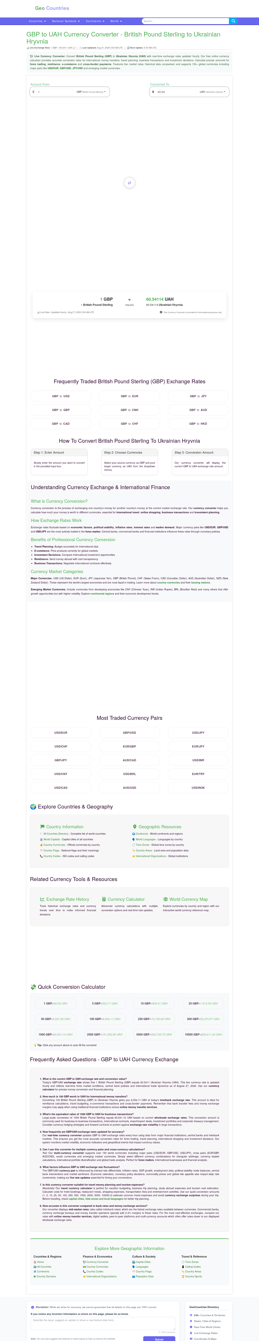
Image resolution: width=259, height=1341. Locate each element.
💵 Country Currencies (95, 1266)
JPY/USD (77, 68)
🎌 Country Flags (49, 850)
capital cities (76, 1198)
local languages (113, 1198)
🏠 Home (38, 1262)
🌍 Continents (140, 833)
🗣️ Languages (140, 1266)
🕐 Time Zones (140, 844)
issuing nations (200, 582)
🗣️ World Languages (144, 839)
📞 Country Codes (50, 856)
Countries (36, 21)
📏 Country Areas (142, 850)
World (115, 21)
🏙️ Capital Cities (141, 1262)
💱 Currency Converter (96, 1262)
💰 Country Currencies (52, 844)
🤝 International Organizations (149, 856)
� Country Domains (44, 1276)
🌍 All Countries (42, 1266)
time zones (91, 1198)
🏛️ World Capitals (50, 839)
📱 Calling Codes (191, 1266)
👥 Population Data (143, 1276)
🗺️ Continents (41, 1271)
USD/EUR (53, 68)
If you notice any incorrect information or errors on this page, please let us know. (80, 1314)
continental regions (102, 593)
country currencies (168, 582)
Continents (94, 21)
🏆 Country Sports (191, 1276)
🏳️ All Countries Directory (54, 833)
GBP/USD (65, 68)
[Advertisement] (147, 9)
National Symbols (65, 21)
